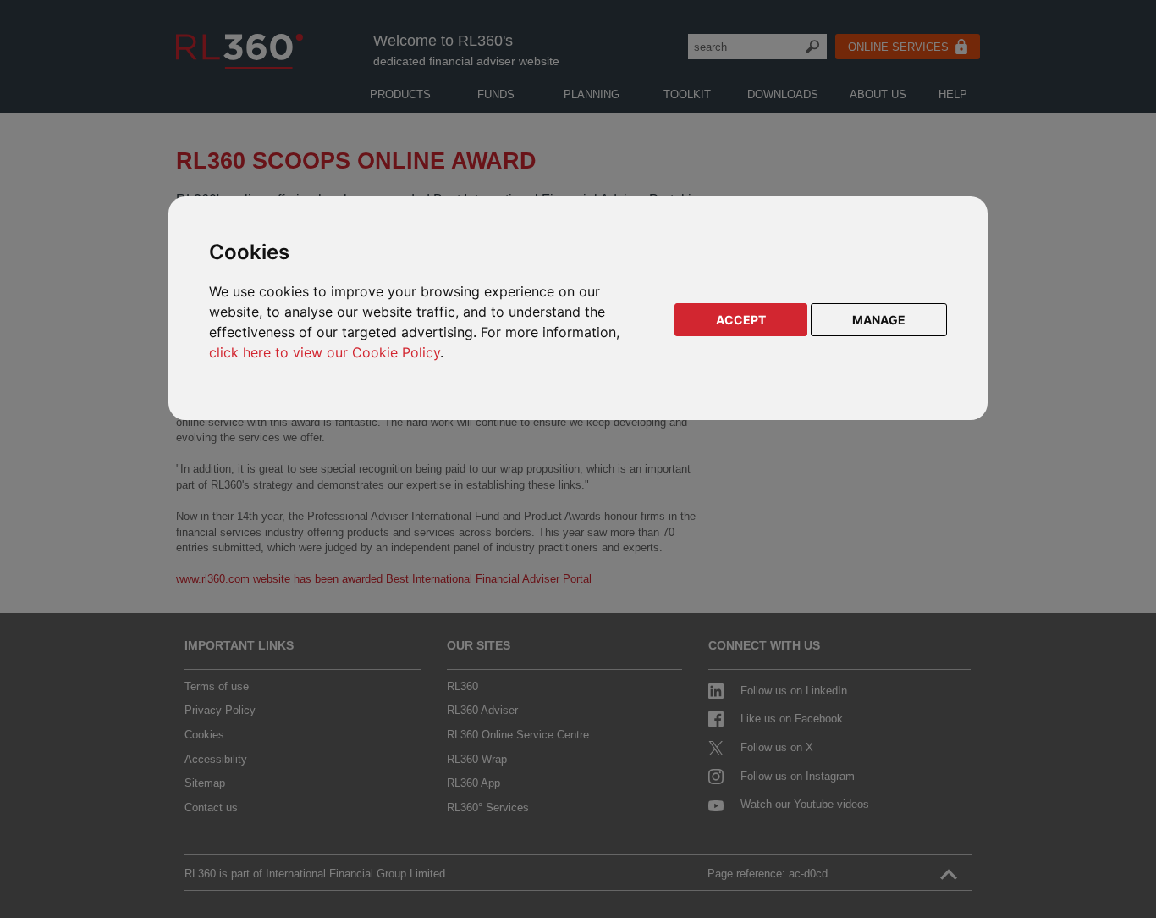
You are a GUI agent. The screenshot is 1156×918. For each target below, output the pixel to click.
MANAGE (879, 319)
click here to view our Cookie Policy (324, 352)
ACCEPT (741, 319)
